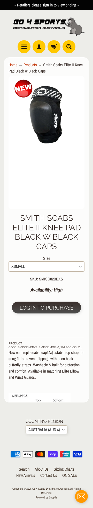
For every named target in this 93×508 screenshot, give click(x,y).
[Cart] (54, 46)
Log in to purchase (46, 308)
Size (46, 258)
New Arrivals (25, 475)
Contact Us (48, 475)
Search (24, 469)
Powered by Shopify (46, 497)
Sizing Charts (64, 469)
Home (13, 65)
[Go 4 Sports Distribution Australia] (46, 25)
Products (30, 65)
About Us (42, 469)
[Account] (39, 46)
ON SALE (69, 475)
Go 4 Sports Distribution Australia (50, 488)
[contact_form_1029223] (81, 496)
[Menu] (24, 46)
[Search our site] (69, 46)
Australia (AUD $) (44, 429)
